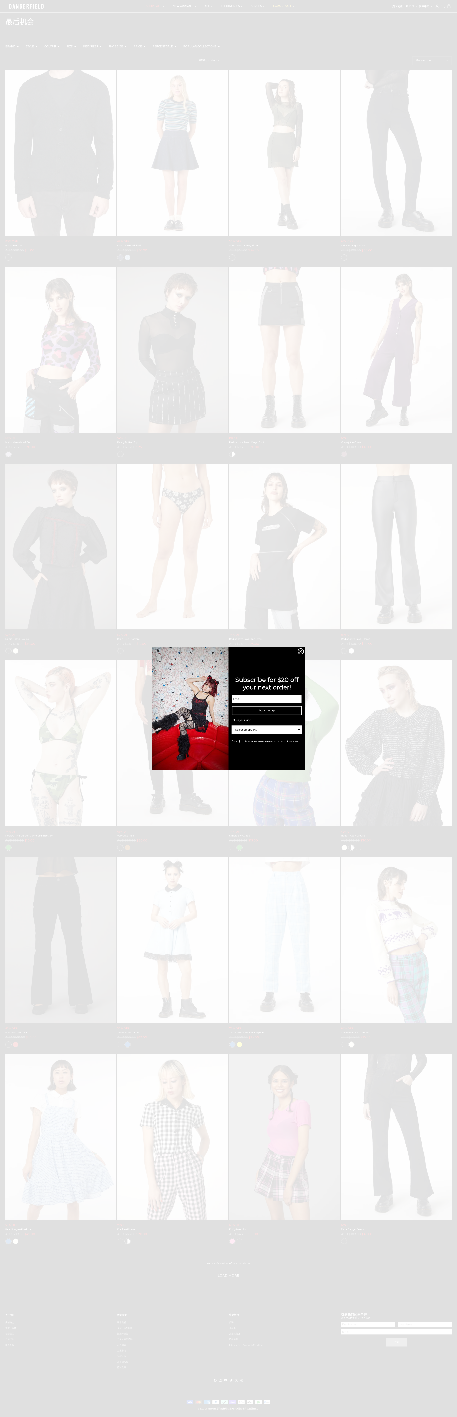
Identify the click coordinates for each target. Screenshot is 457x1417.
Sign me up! (266, 710)
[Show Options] (299, 729)
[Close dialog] (300, 651)
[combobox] (265, 729)
